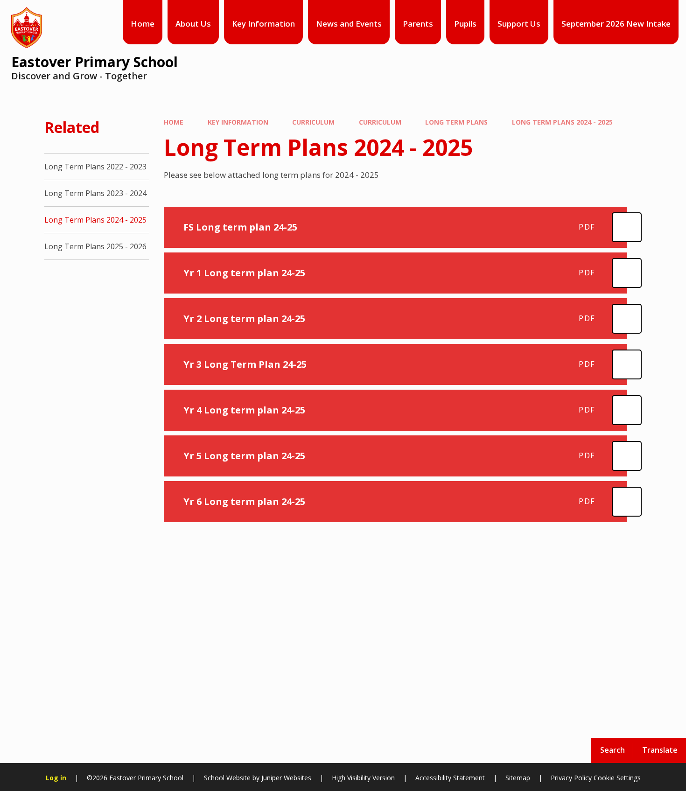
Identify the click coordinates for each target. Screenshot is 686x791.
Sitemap (517, 777)
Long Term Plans (456, 122)
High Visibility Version (363, 777)
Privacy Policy (571, 777)
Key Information (238, 122)
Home (173, 122)
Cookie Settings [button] (617, 777)
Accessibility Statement (450, 777)
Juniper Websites (286, 777)
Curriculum (313, 122)
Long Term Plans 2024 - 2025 (562, 122)
